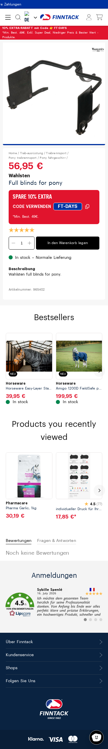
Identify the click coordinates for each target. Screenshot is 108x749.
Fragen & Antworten (56, 541)
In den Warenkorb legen (68, 243)
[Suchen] (18, 17)
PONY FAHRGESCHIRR (52, 157)
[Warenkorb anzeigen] (99, 17)
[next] (99, 371)
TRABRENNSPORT (56, 153)
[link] (54, 604)
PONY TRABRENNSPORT (23, 157)
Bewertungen (18, 541)
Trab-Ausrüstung (31, 153)
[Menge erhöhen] (30, 243)
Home (13, 153)
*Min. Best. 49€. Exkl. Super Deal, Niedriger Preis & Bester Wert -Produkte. (50, 33)
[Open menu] (8, 17)
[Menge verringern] (13, 243)
